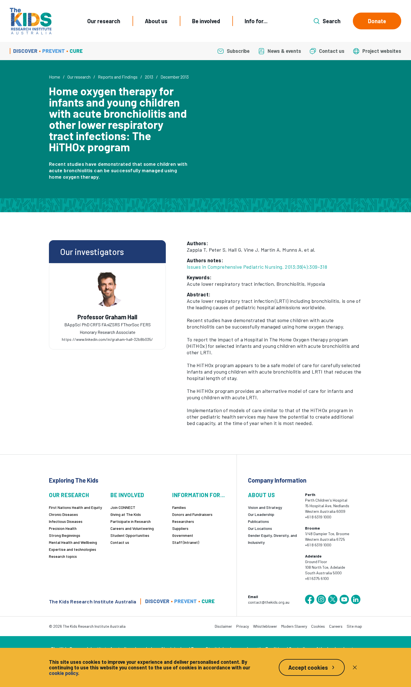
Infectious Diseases (65, 521)
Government (182, 535)
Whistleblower (265, 626)
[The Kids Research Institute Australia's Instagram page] (321, 599)
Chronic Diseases (63, 514)
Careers (335, 626)
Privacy (242, 626)
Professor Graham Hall (107, 317)
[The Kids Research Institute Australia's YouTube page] (344, 599)
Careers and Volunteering (132, 528)
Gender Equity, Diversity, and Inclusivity (272, 539)
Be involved (206, 21)
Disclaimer (223, 626)
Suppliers (180, 528)
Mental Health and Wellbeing (73, 542)
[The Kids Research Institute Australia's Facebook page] (310, 599)
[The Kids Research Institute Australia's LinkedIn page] (355, 599)
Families (179, 507)
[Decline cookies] (355, 667)
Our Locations (260, 528)
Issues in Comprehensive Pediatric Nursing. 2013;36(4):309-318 (257, 267)
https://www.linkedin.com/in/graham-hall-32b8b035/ (107, 339)
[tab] (107, 323)
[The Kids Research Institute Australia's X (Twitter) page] (332, 599)
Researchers (183, 521)
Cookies (318, 626)
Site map (354, 626)
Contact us (119, 542)
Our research (103, 21)
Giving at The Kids (125, 514)
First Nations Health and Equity (75, 507)
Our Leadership (261, 514)
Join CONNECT (122, 507)
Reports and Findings (118, 76)
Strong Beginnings (64, 535)
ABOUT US (261, 495)
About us (156, 21)
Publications (258, 521)
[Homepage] (30, 21)
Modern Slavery (294, 626)
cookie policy (63, 673)
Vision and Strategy (265, 507)
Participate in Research (130, 521)
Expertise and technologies (72, 549)
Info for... (256, 21)
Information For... (198, 495)
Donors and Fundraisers (192, 514)
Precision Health (63, 528)
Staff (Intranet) (185, 542)
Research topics (63, 556)
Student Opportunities (129, 535)
